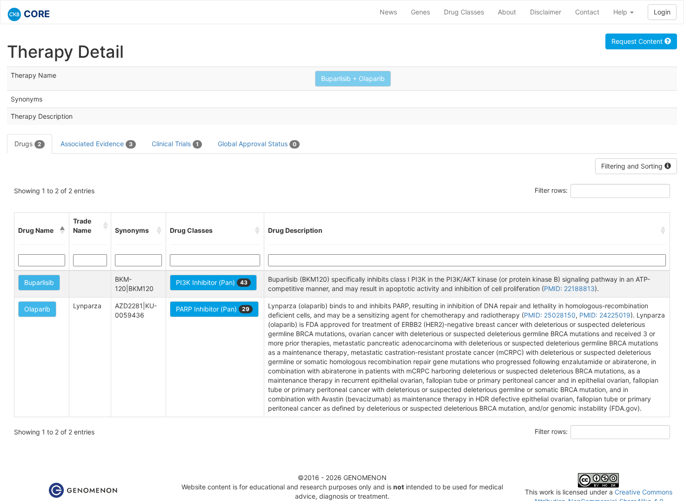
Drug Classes (464, 12)
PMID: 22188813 (569, 288)
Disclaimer (545, 12)
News (388, 12)
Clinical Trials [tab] (175, 144)
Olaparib (37, 309)
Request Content (637, 41)
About (507, 12)
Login (662, 12)
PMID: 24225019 (604, 315)
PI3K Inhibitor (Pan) (212, 282)
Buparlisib (39, 282)
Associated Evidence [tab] (96, 144)
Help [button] (621, 12)
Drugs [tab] (27, 144)
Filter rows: (551, 190)
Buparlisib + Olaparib (353, 78)
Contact (587, 12)
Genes (420, 12)
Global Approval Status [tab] (257, 144)
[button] (62, 230)
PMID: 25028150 (550, 315)
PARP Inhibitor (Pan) (212, 309)
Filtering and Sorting (632, 166)
